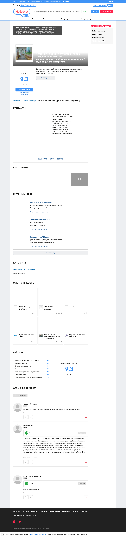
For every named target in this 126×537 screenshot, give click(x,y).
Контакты (16, 512)
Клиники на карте (98, 37)
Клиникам (43, 512)
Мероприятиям (54, 512)
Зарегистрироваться (100, 5)
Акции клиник (97, 34)
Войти (110, 5)
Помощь (76, 512)
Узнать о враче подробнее (39, 212)
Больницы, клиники (50, 19)
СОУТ (34, 515)
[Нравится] (25, 417)
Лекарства (35, 19)
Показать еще (50, 253)
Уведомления (21, 395)
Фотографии (42, 158)
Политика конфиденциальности (22, 515)
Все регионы (17, 101)
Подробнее (65, 1)
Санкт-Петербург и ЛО (28, 5)
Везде (85, 11)
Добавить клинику (98, 31)
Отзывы (60, 158)
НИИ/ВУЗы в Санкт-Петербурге (24, 269)
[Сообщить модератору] (86, 417)
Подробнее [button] (82, 433)
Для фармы (66, 512)
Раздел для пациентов (69, 19)
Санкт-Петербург (30, 101)
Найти (95, 11)
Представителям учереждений (24, 93)
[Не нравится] (30, 417)
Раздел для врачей (87, 19)
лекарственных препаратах (38, 534)
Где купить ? (106, 11)
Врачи (52, 158)
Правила (84, 512)
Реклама (26, 512)
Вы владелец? (46, 78)
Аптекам (34, 512)
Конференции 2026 (98, 41)
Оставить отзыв (24, 90)
